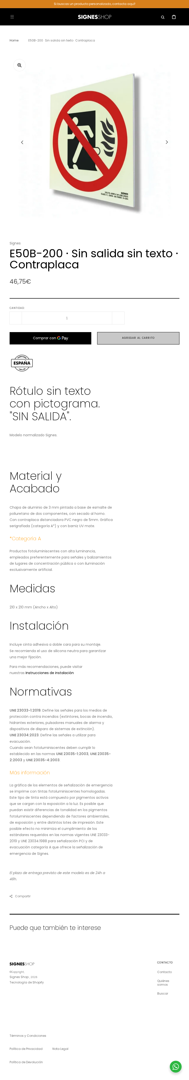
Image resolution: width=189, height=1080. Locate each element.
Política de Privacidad (26, 1049)
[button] (12, 16)
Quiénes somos (163, 983)
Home (14, 40)
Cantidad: (17, 308)
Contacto (164, 972)
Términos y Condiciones (28, 1036)
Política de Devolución (26, 1062)
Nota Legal (60, 1049)
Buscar (162, 993)
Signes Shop (19, 977)
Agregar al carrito (138, 338)
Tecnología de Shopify (27, 982)
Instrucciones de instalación (50, 672)
